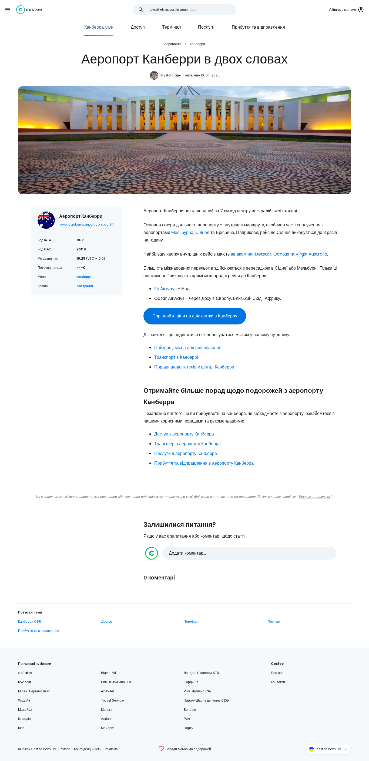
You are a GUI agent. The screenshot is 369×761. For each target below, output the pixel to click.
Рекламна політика (314, 496)
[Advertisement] (76, 346)
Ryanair (24, 682)
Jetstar (263, 254)
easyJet (107, 691)
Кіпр (21, 728)
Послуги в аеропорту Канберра (185, 453)
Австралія (84, 286)
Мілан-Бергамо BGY (34, 691)
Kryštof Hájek (170, 75)
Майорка (108, 728)
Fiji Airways (165, 289)
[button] (7, 9)
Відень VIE (109, 673)
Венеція (190, 709)
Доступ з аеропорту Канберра (184, 434)
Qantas (281, 254)
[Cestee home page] (29, 9)
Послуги (206, 27)
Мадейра (25, 709)
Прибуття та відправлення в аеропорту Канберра (204, 463)
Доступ (138, 27)
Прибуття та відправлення (258, 27)
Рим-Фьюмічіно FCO (116, 682)
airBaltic (25, 673)
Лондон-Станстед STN (201, 673)
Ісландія (24, 718)
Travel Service (112, 700)
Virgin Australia (311, 254)
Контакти (278, 682)
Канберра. (84, 276)
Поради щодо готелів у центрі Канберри (194, 367)
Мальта (106, 709)
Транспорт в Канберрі (176, 357)
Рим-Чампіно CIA (197, 691)
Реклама (111, 749)
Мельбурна (182, 232)
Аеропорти (172, 44)
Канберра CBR (98, 27)
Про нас (277, 673)
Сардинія (191, 682)
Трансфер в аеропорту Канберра (187, 444)
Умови (65, 749)
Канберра (197, 44)
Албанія (107, 718)
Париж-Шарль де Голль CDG (206, 700)
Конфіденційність (87, 749)
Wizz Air (24, 700)
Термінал (171, 27)
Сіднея (202, 232)
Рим (187, 718)
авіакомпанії (243, 254)
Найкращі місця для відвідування (188, 347)
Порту (188, 728)
